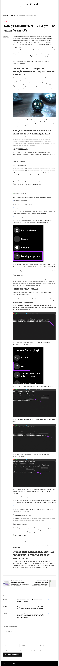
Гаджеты (6, 21)
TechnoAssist (29, 4)
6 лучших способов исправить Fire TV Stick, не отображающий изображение (30, 607)
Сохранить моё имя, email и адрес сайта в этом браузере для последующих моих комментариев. (30, 650)
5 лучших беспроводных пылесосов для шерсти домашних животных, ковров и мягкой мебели (30, 615)
